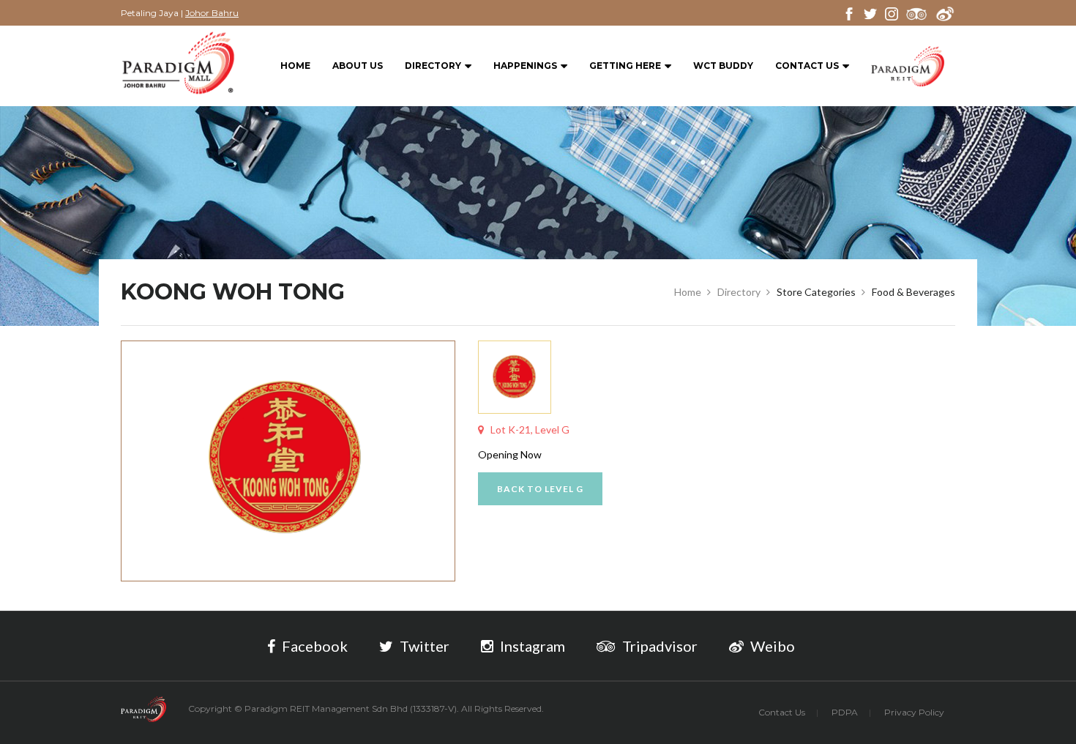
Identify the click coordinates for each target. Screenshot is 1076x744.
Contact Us (807, 65)
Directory (433, 65)
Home (295, 65)
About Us (357, 65)
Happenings (525, 65)
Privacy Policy (914, 712)
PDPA (845, 712)
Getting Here (625, 65)
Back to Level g (540, 488)
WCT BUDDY (723, 65)
